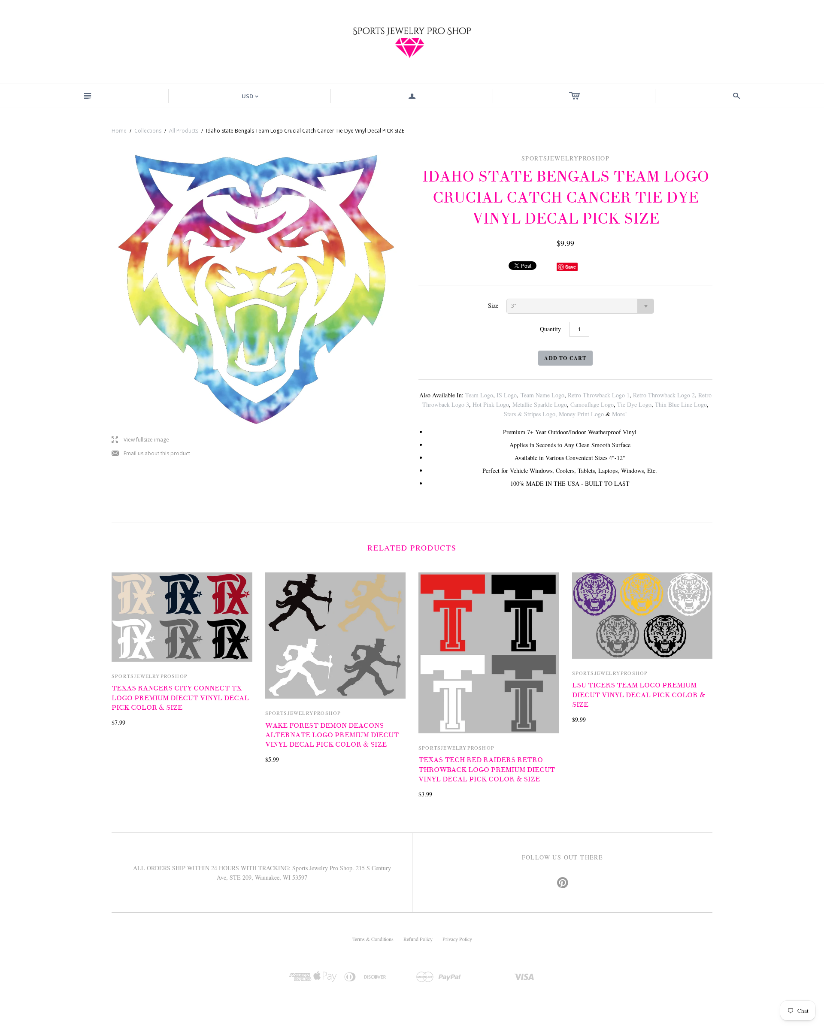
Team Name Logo (542, 395)
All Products (183, 130)
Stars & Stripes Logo (529, 414)
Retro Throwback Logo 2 (664, 395)
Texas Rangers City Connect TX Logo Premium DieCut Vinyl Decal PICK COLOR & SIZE (180, 698)
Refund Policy (418, 938)
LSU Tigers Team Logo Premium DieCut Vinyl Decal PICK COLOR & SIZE (638, 695)
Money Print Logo (581, 414)
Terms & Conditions (373, 938)
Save (570, 266)
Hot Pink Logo (491, 404)
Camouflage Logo (592, 404)
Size (493, 305)
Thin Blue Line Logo (681, 404)
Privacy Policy (457, 938)
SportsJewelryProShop (150, 675)
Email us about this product (151, 453)
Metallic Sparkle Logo (539, 404)
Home (119, 130)
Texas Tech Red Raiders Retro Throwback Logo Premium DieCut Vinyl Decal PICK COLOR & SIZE (486, 770)
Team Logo (479, 395)
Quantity (550, 329)
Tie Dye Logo (634, 404)
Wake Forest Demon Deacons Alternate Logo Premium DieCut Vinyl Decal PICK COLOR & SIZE (332, 735)
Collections (147, 130)
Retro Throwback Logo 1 (599, 395)
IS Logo (507, 395)
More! (619, 414)
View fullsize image (140, 440)
